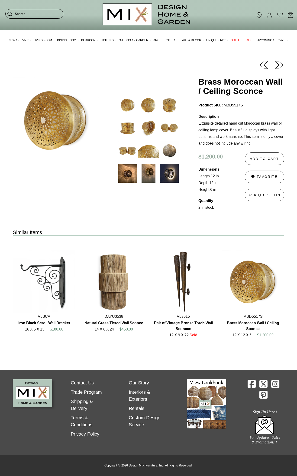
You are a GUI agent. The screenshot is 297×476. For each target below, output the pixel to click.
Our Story (139, 382)
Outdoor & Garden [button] (134, 40)
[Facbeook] (252, 385)
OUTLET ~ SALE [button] (241, 40)
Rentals (136, 408)
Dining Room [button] (67, 40)
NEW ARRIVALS (19, 40)
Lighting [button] (107, 40)
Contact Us (82, 382)
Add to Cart (264, 159)
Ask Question (265, 195)
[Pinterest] (263, 396)
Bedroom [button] (88, 40)
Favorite (266, 176)
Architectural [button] (165, 40)
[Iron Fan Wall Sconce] (279, 64)
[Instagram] (275, 385)
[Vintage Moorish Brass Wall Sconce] (264, 64)
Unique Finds (216, 40)
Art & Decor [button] (192, 40)
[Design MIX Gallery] (147, 14)
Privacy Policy (85, 433)
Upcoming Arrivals (271, 40)
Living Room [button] (43, 40)
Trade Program (86, 392)
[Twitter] (263, 385)
